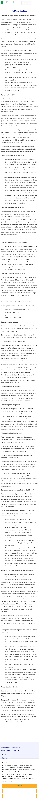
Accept (19, 785)
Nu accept (19, 796)
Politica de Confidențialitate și (18, 778)
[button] (2, 2)
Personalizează (19, 791)
